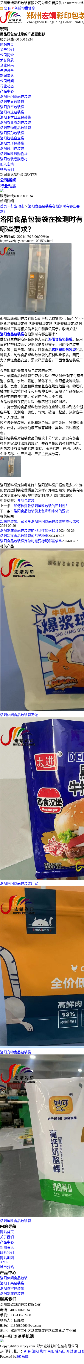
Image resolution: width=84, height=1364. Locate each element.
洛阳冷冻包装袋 (12, 112)
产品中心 (7, 91)
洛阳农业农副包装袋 (15, 122)
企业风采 (7, 65)
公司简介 (7, 55)
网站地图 (7, 1258)
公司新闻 (7, 81)
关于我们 (7, 50)
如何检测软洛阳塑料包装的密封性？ (41, 506)
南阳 (50, 1351)
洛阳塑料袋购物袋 (14, 154)
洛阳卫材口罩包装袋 (15, 117)
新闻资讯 (7, 76)
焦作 (43, 1351)
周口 (77, 1351)
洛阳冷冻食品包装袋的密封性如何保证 (29, 530)
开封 (69, 1351)
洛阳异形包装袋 (12, 133)
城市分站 (7, 1267)
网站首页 (7, 44)
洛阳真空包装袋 (12, 107)
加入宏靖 (7, 164)
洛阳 (35, 1351)
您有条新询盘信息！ (21, 8)
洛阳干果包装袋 (12, 102)
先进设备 (7, 70)
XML (4, 1262)
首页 (3, 206)
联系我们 (7, 169)
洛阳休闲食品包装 (14, 1278)
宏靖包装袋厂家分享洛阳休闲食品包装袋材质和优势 (39, 521)
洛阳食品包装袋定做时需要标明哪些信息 (31, 541)
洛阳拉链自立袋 (12, 138)
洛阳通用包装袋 (12, 148)
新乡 (27, 1351)
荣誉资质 (7, 60)
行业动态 (7, 86)
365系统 (22, 1356)
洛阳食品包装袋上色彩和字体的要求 (41, 511)
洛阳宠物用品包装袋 (15, 128)
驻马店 (60, 1351)
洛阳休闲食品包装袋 (15, 96)
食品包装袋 (25, 501)
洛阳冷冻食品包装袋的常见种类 (24, 536)
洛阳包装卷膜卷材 (14, 159)
